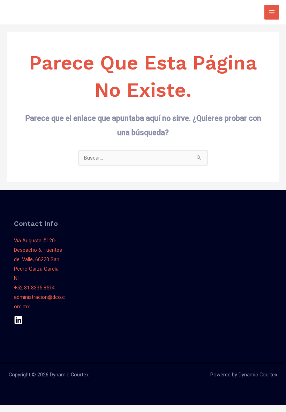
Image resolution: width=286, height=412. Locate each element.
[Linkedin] (18, 320)
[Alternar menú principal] (271, 12)
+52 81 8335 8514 (34, 288)
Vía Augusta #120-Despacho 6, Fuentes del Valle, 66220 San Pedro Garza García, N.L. (38, 259)
